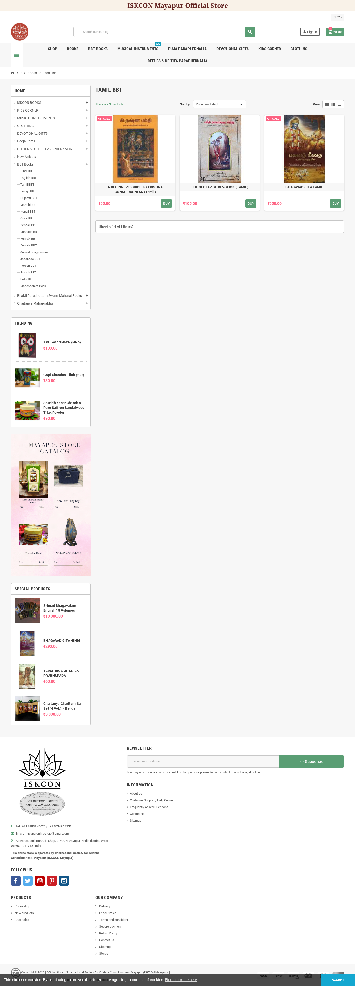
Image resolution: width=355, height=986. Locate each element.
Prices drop (22, 906)
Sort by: (185, 104)
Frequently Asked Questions (149, 807)
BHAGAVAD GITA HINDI (61, 641)
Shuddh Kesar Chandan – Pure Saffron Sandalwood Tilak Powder (63, 407)
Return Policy (108, 933)
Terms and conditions (114, 920)
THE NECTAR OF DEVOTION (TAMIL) (219, 187)
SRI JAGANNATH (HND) (62, 342)
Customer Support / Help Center (151, 800)
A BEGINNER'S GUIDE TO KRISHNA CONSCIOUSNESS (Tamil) (135, 189)
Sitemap (135, 820)
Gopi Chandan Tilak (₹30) (63, 375)
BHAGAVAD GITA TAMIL (304, 187)
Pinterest (52, 881)
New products (24, 913)
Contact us (137, 814)
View (316, 104)
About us (136, 793)
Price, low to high (207, 104)
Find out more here (181, 980)
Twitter (28, 881)
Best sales (21, 920)
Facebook (16, 881)
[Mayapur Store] (19, 31)
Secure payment (110, 926)
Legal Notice (107, 913)
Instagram (64, 881)
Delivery (104, 906)
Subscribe (313, 761)
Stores (103, 953)
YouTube (40, 881)
